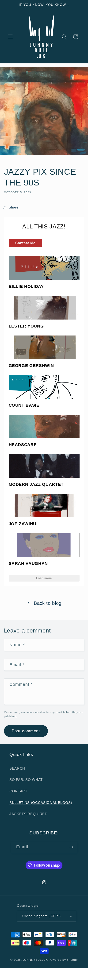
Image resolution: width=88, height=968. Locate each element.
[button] (10, 36)
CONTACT (18, 791)
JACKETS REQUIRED (28, 814)
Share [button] (14, 207)
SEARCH (17, 768)
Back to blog (47, 603)
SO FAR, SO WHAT (26, 780)
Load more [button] (44, 578)
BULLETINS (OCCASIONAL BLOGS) (40, 803)
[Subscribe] (71, 847)
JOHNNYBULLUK (35, 959)
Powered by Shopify (63, 959)
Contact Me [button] (25, 243)
